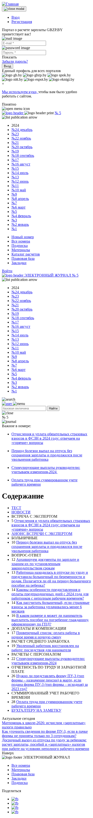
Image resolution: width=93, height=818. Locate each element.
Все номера (20, 241)
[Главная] (10, 4)
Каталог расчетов (25, 254)
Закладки (18, 263)
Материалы (20, 250)
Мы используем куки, (20, 92)
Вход (15, 17)
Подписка (19, 246)
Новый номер (22, 237)
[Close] (14, 8)
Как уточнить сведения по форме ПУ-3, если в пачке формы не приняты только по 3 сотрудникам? (45, 733)
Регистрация (21, 22)
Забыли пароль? (15, 61)
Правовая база (23, 258)
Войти (7, 271)
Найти (53, 408)
